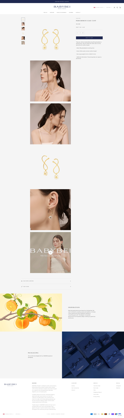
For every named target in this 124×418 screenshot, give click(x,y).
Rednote (118, 388)
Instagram (118, 385)
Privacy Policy (96, 396)
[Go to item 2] (23, 24)
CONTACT (78, 12)
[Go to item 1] (23, 19)
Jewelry (73, 385)
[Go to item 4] (23, 33)
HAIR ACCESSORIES (61, 12)
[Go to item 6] (23, 43)
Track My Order (96, 385)
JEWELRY (52, 12)
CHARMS (71, 12)
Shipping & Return (97, 392)
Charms (73, 390)
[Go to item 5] (23, 38)
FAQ (94, 390)
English (108, 7)
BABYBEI (78, 18)
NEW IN (45, 12)
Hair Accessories (75, 388)
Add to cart (89, 37)
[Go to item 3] (23, 29)
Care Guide (95, 394)
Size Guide (95, 388)
